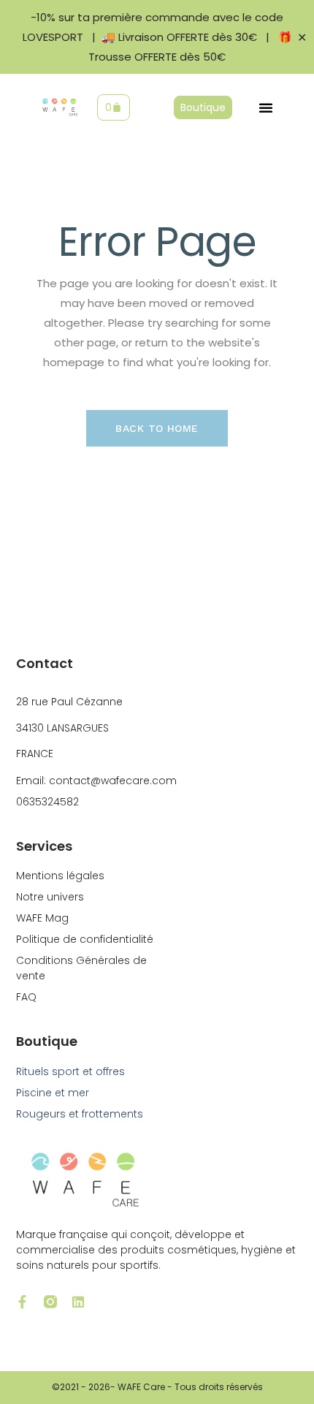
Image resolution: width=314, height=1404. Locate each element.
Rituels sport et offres (70, 1071)
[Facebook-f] (22, 1301)
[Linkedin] (78, 1301)
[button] (266, 107)
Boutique (46, 1041)
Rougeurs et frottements (79, 1114)
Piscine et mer (52, 1092)
